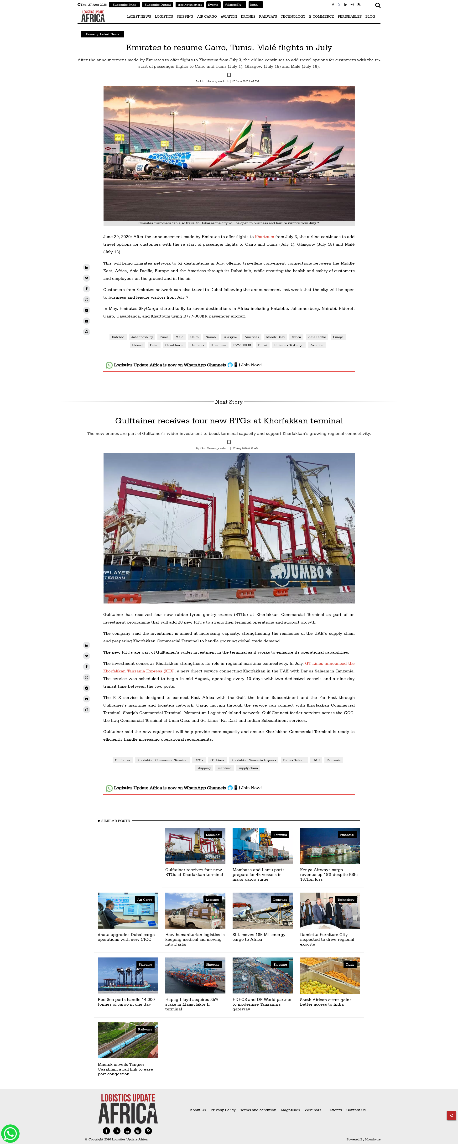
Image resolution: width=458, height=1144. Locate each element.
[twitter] (86, 278)
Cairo (194, 337)
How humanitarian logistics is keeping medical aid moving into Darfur (195, 939)
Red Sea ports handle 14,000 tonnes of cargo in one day (126, 1002)
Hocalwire (372, 1139)
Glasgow (230, 337)
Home (90, 34)
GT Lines (217, 760)
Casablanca (174, 345)
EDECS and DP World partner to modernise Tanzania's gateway (262, 1004)
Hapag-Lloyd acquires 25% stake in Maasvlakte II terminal (191, 1004)
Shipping (212, 835)
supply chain (248, 768)
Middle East (275, 337)
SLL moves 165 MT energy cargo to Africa (259, 937)
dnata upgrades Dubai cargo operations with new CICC (126, 937)
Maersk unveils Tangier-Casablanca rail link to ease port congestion (125, 1069)
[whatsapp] (86, 299)
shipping (204, 768)
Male (179, 337)
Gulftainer (122, 760)
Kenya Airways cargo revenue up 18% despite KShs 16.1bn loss (329, 874)
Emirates (197, 345)
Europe (338, 337)
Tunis (164, 337)
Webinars (313, 1110)
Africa (296, 337)
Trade (350, 964)
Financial (347, 835)
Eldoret (137, 345)
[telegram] (86, 310)
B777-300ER (242, 345)
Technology (346, 899)
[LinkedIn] (86, 267)
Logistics (212, 899)
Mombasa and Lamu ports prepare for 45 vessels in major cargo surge (259, 874)
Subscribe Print (124, 4)
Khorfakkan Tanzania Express (253, 760)
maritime (224, 768)
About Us (198, 1110)
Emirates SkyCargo (288, 345)
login (253, 4)
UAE (316, 760)
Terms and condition (258, 1110)
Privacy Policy (223, 1110)
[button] (229, 76)
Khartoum (264, 236)
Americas (252, 337)
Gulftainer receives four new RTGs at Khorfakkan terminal (229, 420)
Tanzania (334, 760)
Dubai (262, 345)
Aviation (316, 345)
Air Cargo (144, 899)
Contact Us (356, 1110)
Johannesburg (142, 337)
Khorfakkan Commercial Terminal (162, 760)
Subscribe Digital (158, 4)
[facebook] (86, 288)
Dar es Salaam (294, 760)
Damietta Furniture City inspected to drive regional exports (327, 939)
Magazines (291, 1110)
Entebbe (118, 337)
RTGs (199, 760)
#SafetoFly (232, 4)
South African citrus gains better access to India (326, 1002)
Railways (145, 1029)
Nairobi (211, 337)
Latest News (109, 34)
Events (212, 4)
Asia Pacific (317, 337)
